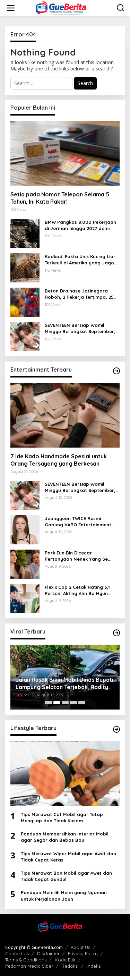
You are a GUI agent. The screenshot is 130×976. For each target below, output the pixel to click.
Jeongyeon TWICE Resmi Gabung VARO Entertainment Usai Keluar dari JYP (78, 522)
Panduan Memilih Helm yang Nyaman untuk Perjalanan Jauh (64, 895)
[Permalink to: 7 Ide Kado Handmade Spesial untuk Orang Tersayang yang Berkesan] (65, 415)
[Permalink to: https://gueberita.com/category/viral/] (116, 633)
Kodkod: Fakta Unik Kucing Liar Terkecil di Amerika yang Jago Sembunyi (80, 260)
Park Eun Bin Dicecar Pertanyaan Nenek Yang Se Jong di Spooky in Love (76, 556)
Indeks (94, 966)
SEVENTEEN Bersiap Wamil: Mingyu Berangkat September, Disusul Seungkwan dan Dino (80, 328)
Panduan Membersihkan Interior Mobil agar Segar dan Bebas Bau (65, 837)
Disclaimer (48, 953)
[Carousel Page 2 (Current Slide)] (56, 702)
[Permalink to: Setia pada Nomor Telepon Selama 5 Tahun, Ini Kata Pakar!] (65, 153)
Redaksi (69, 966)
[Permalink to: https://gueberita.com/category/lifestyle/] (116, 729)
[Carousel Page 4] (73, 702)
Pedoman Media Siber (29, 966)
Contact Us (17, 953)
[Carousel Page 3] (65, 702)
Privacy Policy (83, 953)
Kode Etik (65, 959)
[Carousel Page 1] (48, 702)
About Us (80, 947)
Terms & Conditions (25, 959)
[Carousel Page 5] (81, 702)
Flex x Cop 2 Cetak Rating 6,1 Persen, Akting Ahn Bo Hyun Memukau (77, 590)
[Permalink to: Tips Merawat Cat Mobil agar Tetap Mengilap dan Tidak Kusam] (65, 773)
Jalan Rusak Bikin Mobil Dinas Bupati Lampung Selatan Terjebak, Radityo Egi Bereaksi (64, 683)
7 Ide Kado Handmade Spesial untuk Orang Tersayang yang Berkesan (58, 460)
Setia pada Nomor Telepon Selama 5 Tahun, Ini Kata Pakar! (59, 198)
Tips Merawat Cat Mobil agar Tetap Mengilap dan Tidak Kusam (62, 817)
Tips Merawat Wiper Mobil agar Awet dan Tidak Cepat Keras (68, 857)
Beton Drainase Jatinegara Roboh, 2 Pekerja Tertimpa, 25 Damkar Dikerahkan (79, 294)
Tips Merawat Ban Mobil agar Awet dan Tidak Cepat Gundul (66, 876)
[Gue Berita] (66, 7)
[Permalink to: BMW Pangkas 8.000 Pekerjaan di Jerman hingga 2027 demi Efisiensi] (25, 233)
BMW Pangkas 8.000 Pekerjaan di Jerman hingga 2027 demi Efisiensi (80, 225)
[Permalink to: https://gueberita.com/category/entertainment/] (116, 371)
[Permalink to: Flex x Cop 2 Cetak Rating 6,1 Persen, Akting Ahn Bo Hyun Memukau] (25, 598)
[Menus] (10, 8)
